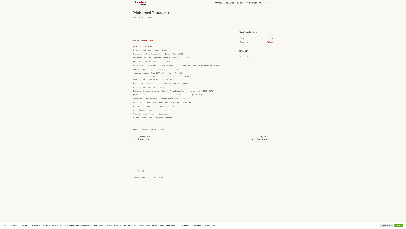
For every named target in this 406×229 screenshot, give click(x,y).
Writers (270, 42)
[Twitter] (240, 56)
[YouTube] (250, 56)
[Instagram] (247, 56)
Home (135, 18)
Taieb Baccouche (259, 139)
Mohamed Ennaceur (148, 40)
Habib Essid (144, 139)
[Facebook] (244, 56)
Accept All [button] (399, 225)
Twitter (153, 130)
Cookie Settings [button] (387, 225)
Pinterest (161, 130)
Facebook (145, 130)
